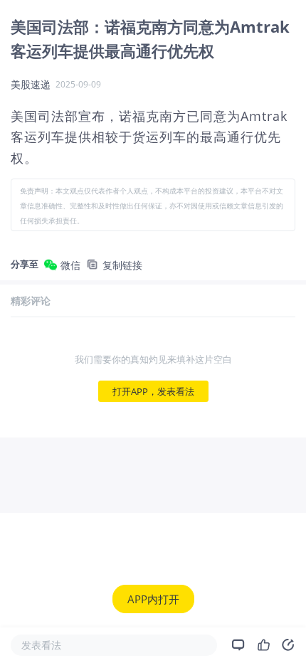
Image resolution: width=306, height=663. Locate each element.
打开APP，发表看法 (153, 391)
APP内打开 (153, 599)
